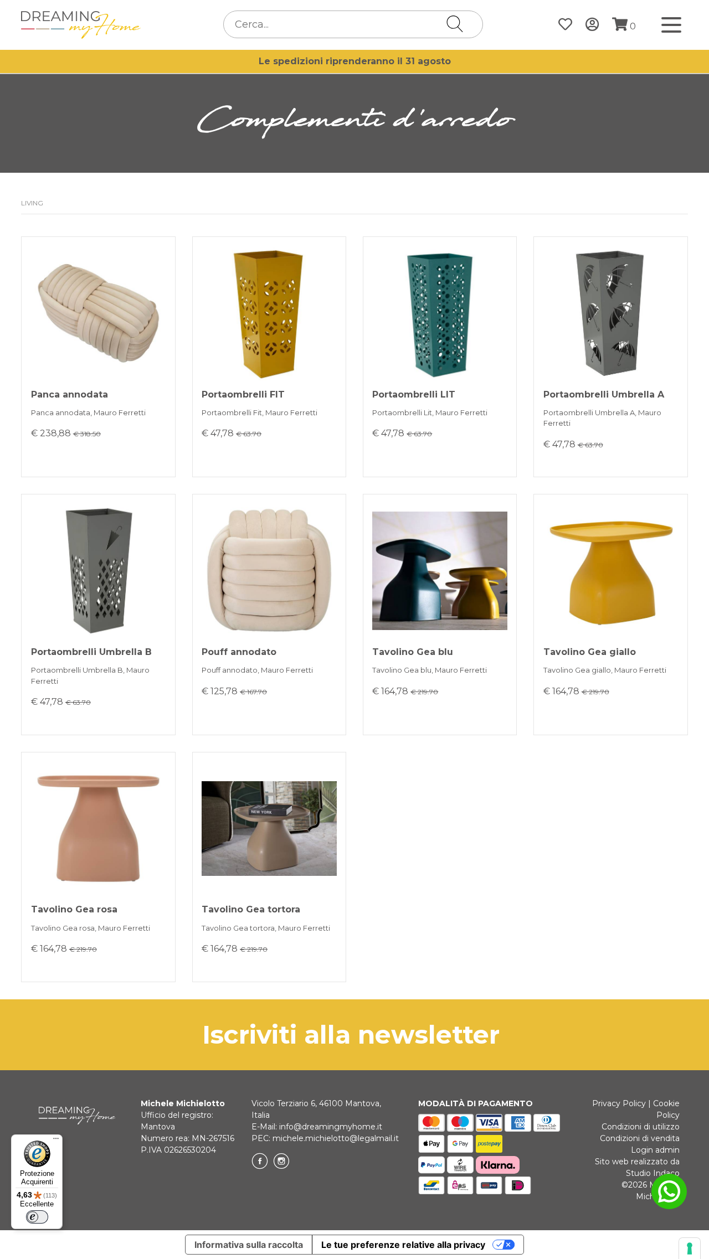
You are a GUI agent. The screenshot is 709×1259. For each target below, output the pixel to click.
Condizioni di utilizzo (641, 1127)
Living (32, 203)
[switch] (37, 1217)
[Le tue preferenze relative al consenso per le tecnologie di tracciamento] (689, 1248)
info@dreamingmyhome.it (330, 1127)
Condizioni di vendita (640, 1138)
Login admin (655, 1150)
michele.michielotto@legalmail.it (336, 1138)
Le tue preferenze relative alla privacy (403, 1244)
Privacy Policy (619, 1103)
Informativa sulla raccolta (248, 1244)
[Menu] (56, 1141)
